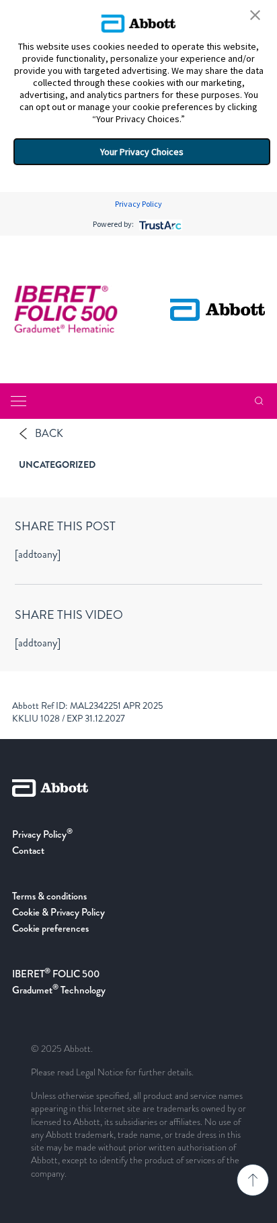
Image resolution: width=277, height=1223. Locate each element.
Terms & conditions (49, 896)
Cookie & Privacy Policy (58, 912)
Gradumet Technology (59, 990)
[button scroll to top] (253, 1180)
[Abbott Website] (138, 802)
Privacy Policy (138, 204)
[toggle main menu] (18, 401)
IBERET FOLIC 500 (56, 974)
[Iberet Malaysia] (66, 309)
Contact (28, 850)
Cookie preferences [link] (50, 928)
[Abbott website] (217, 310)
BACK (49, 433)
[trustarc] (159, 224)
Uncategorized (57, 464)
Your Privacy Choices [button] (142, 152)
